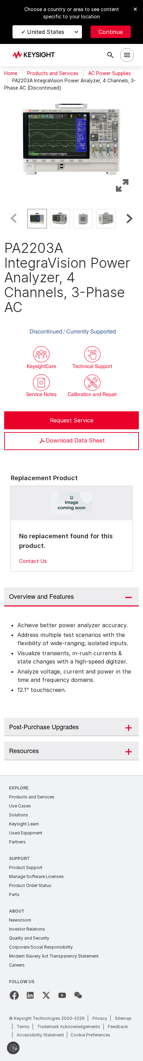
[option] (37, 218)
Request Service (71, 420)
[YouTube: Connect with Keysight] (62, 995)
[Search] (110, 55)
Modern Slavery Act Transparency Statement (54, 956)
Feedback (118, 1026)
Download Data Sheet (75, 440)
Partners (17, 841)
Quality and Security (29, 938)
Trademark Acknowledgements (68, 1026)
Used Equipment (25, 832)
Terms (23, 1026)
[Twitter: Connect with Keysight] (46, 995)
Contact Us (33, 561)
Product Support (25, 867)
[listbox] (71, 218)
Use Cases (20, 805)
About (17, 911)
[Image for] (72, 503)
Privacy (99, 1018)
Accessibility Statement (40, 1034)
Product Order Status (30, 885)
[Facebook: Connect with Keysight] (14, 995)
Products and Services (52, 73)
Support (19, 858)
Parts (14, 894)
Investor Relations (27, 929)
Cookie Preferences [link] (90, 1034)
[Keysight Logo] (35, 55)
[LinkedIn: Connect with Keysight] (30, 995)
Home (10, 73)
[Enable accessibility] (13, 1048)
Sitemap (123, 1018)
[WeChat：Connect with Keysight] (78, 995)
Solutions (18, 814)
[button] (71, 136)
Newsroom (20, 920)
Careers (17, 965)
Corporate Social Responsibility (41, 947)
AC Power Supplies (109, 73)
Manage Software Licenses (36, 876)
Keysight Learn (24, 823)
